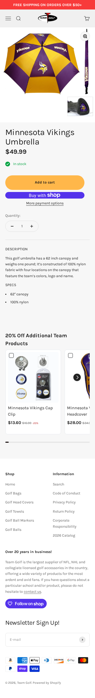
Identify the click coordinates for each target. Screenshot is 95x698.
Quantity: (12, 215)
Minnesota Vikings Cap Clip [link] (30, 411)
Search (58, 484)
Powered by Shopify (47, 683)
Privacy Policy (64, 502)
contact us (32, 591)
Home (10, 484)
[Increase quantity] (31, 226)
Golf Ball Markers (19, 520)
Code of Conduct (66, 493)
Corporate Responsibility (65, 523)
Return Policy (64, 511)
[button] (77, 377)
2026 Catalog (64, 535)
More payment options (45, 203)
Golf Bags (13, 493)
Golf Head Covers (19, 502)
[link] (33, 377)
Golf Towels (14, 511)
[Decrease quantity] (12, 226)
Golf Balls (13, 529)
